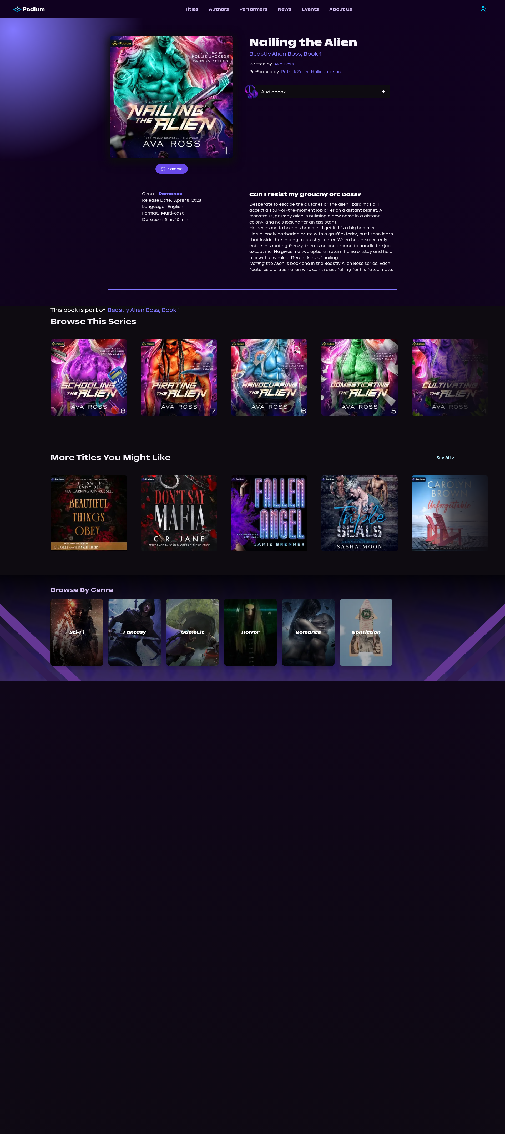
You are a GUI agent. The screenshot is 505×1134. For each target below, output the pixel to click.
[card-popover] (89, 377)
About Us (340, 9)
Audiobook (273, 91)
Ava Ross (284, 64)
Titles (191, 9)
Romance (170, 193)
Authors (219, 9)
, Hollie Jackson (325, 71)
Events (310, 9)
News (284, 9)
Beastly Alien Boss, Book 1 (285, 53)
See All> (445, 457)
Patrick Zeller (295, 71)
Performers (253, 9)
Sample (175, 168)
